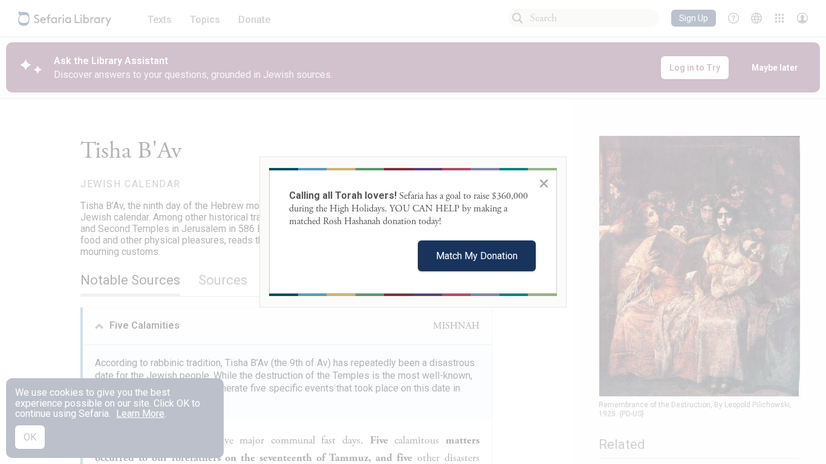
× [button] (544, 183)
